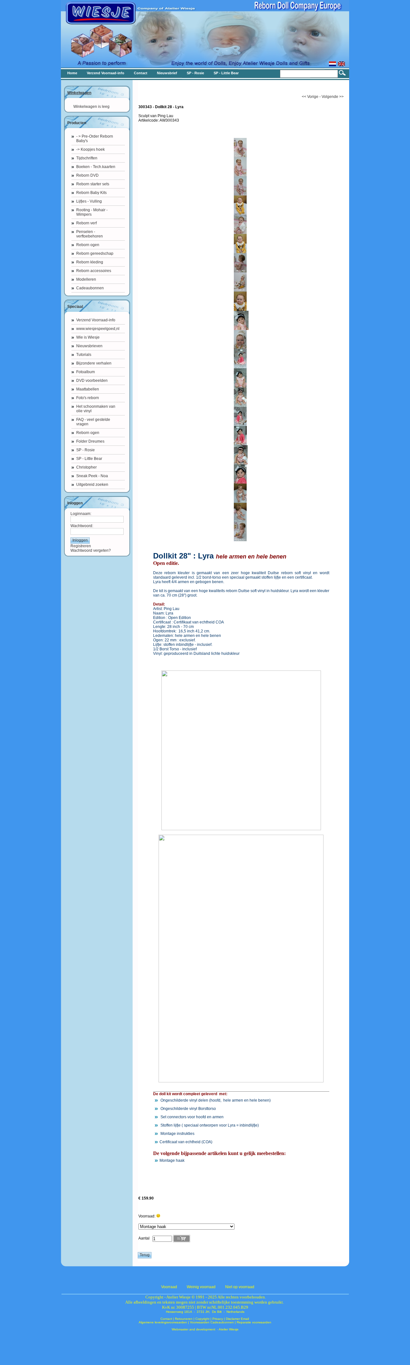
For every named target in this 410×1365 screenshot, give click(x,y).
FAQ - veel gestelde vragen (93, 421)
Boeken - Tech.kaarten (95, 167)
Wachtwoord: (81, 526)
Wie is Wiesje (88, 337)
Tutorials (83, 354)
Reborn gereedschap (94, 253)
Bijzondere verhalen (93, 363)
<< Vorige (310, 96)
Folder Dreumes (90, 441)
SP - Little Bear (89, 458)
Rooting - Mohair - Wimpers (92, 212)
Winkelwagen (79, 93)
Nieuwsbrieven (89, 346)
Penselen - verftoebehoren (89, 233)
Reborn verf (86, 223)
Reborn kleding (89, 262)
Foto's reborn (87, 398)
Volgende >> (333, 96)
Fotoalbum (85, 372)
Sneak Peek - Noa (92, 476)
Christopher (86, 467)
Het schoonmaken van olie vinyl (95, 408)
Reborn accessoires (93, 271)
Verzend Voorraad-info (95, 320)
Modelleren (86, 279)
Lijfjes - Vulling (89, 201)
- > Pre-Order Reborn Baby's (94, 138)
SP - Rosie (85, 450)
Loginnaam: (80, 513)
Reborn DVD (87, 175)
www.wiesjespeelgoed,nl (97, 328)
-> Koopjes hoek (90, 149)
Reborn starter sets (92, 184)
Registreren (80, 546)
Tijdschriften (86, 158)
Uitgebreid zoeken (92, 484)
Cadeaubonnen (90, 288)
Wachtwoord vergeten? (90, 550)
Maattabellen (87, 389)
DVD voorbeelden (92, 380)
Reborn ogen (87, 245)
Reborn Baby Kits (91, 192)
